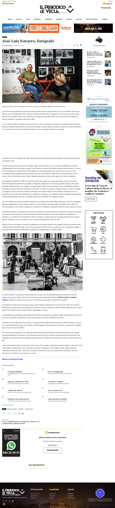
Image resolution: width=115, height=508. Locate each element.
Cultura (5, 37)
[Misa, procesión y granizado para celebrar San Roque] (108, 73)
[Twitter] (70, 45)
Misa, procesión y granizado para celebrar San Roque (94, 72)
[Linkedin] (77, 45)
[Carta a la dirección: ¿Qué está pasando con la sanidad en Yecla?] (108, 63)
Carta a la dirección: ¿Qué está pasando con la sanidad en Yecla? (95, 63)
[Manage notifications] (4, 504)
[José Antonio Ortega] (99, 39)
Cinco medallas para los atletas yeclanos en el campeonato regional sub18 (21, 423)
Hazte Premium (52, 445)
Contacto (110, 1)
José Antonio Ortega (7, 45)
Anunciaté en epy (9, 3)
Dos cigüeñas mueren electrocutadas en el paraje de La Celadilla (94, 81)
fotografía (20, 409)
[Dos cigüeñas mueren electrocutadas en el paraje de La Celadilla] (108, 82)
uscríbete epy (108, 3)
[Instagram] (9, 501)
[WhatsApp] (74, 45)
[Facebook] (67, 45)
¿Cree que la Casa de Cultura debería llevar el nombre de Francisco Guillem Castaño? (98, 189)
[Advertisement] (42, 145)
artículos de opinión (12, 409)
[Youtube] (13, 501)
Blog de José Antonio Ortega (12, 359)
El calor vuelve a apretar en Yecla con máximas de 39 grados (95, 53)
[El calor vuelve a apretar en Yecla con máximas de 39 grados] (108, 54)
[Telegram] (80, 45)
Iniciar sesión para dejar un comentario (39, 468)
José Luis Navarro (29, 409)
